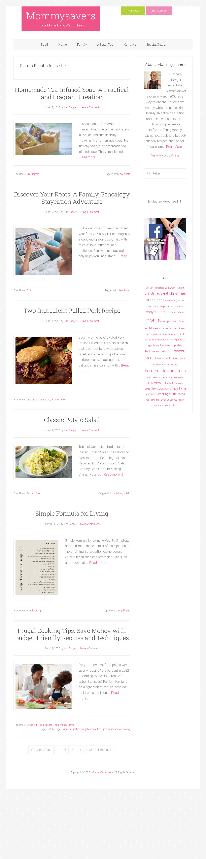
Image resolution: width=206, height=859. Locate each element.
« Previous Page (41, 749)
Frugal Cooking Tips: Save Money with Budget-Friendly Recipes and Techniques (72, 634)
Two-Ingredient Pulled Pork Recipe (72, 310)
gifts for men (167, 339)
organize (150, 388)
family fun (124, 290)
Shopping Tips (34, 725)
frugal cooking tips (91, 729)
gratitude (180, 339)
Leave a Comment (89, 107)
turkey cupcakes (168, 399)
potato (127, 493)
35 (90, 749)
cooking (126, 729)
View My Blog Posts (165, 155)
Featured (47, 725)
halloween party (156, 351)
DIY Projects (33, 174)
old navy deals (170, 383)
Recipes (56, 399)
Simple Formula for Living (71, 513)
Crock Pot (32, 399)
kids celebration (154, 377)
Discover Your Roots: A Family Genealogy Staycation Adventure (72, 197)
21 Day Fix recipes (155, 288)
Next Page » (105, 749)
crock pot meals (169, 321)
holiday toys (173, 364)
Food (63, 399)
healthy (160, 358)
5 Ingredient (44, 399)
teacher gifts (152, 400)
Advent (180, 288)
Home (71, 725)
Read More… (175, 147)
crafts (127, 174)
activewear (170, 287)
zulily (173, 405)
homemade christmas (165, 370)
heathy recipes (159, 364)
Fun (29, 290)
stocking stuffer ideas (171, 394)
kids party (168, 377)
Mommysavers (61, 15)
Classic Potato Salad (72, 420)
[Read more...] (89, 157)
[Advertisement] (73, 829)
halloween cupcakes (171, 345)
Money (63, 725)
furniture (156, 339)
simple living (177, 388)
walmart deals (162, 405)
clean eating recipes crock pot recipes (165, 306)
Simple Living (34, 610)
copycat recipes (158, 312)
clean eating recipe (174, 300)
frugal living (123, 610)
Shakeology (162, 388)
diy (121, 174)
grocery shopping (111, 729)
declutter (166, 328)
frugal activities (169, 334)
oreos (180, 383)
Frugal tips (74, 729)
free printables (153, 334)
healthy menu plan (175, 358)
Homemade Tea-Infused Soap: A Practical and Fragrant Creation (72, 93)
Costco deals (178, 312)
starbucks (151, 394)
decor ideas (179, 328)
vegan (181, 400)
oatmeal (158, 382)
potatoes (117, 493)
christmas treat (156, 293)
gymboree (153, 345)
